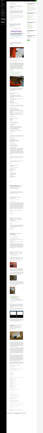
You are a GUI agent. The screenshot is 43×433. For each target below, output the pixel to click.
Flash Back (28, 32)
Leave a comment (17, 199)
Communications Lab (29, 6)
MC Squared (13, 234)
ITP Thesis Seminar (28, 33)
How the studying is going (3, 4)
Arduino (11, 42)
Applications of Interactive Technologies (30, 5)
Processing (11, 325)
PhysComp (21, 185)
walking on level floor (18, 68)
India (14, 199)
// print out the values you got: (14, 297)
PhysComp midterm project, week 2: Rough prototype (16, 327)
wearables (11, 218)
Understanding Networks (15, 10)
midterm (18, 233)
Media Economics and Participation (30, 27)
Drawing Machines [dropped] (29, 25)
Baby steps (12, 198)
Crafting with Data (14, 42)
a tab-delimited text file (19, 203)
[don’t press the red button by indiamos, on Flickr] (17, 52)
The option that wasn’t (2, 6)
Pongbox (12, 7)
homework (19, 42)
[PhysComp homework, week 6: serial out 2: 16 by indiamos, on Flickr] (20, 314)
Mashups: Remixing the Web (29, 26)
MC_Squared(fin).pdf (12, 241)
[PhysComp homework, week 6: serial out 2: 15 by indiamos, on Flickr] (13, 314)
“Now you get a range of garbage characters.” (15, 296)
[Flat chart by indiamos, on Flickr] (17, 33)
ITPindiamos (2, 0)
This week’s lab (11, 257)
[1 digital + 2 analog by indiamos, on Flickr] (12, 290)
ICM (19, 185)
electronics (17, 42)
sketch (10, 252)
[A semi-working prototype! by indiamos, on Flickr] (16, 335)
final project (15, 185)
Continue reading (12, 38)
